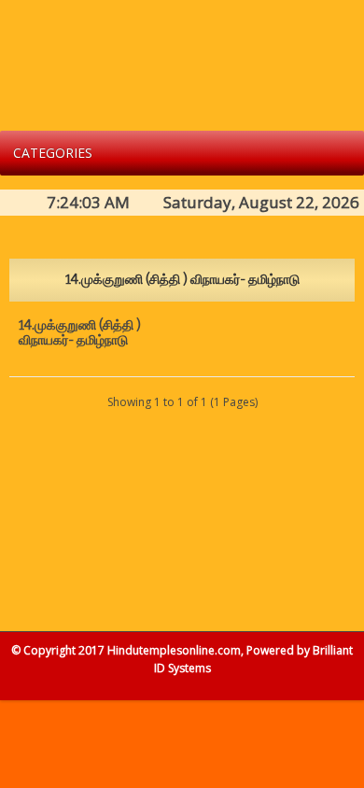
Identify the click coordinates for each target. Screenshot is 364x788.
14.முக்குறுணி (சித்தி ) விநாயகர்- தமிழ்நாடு (80, 332)
